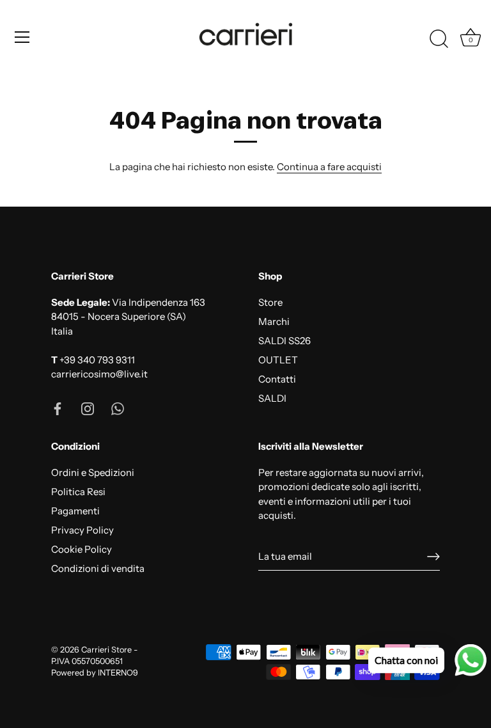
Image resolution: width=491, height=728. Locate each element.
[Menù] (22, 37)
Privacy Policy (82, 530)
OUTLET (278, 360)
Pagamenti (75, 511)
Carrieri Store (106, 649)
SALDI (272, 398)
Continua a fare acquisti (329, 167)
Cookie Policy (81, 549)
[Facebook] (57, 408)
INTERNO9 (118, 672)
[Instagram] (87, 408)
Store (270, 302)
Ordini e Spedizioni (92, 472)
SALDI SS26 (284, 341)
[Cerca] (439, 39)
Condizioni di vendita (97, 568)
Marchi (274, 321)
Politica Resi (78, 492)
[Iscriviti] (433, 556)
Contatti (277, 379)
